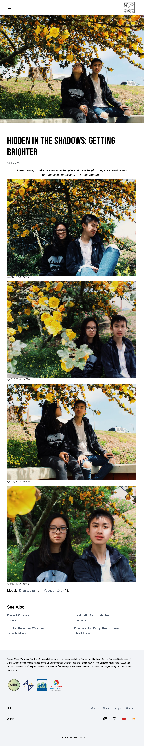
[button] (9, 7)
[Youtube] (124, 718)
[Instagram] (114, 718)
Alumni (106, 708)
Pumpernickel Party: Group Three (96, 628)
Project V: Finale (18, 615)
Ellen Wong (27, 590)
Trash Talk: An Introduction (92, 615)
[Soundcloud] (133, 718)
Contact (130, 708)
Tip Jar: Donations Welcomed (26, 628)
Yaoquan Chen (54, 590)
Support (118, 708)
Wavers (95, 708)
